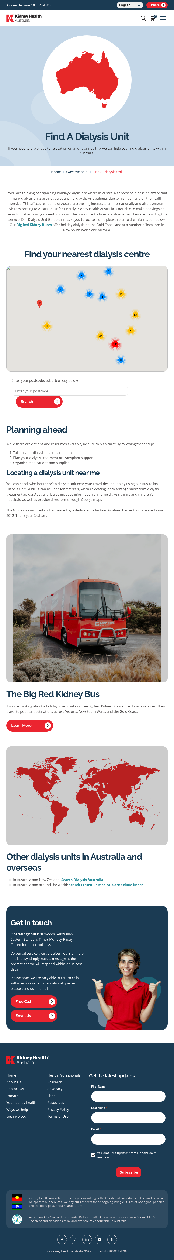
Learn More (21, 725)
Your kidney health (21, 1102)
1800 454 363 (41, 5)
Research (54, 1082)
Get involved (16, 1116)
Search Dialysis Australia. (82, 879)
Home (56, 172)
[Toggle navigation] (163, 18)
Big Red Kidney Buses (34, 224)
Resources (55, 1102)
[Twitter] (112, 1239)
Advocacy (54, 1088)
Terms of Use (58, 1116)
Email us (23, 1015)
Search (27, 401)
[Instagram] (74, 1239)
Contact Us (15, 1088)
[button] (39, 303)
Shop (51, 1095)
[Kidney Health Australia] (24, 17)
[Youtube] (99, 1239)
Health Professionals (63, 1075)
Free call (23, 1001)
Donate (154, 5)
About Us (13, 1082)
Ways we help (77, 172)
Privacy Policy (58, 1109)
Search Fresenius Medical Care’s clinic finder (106, 884)
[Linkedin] (87, 1239)
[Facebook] (62, 1239)
